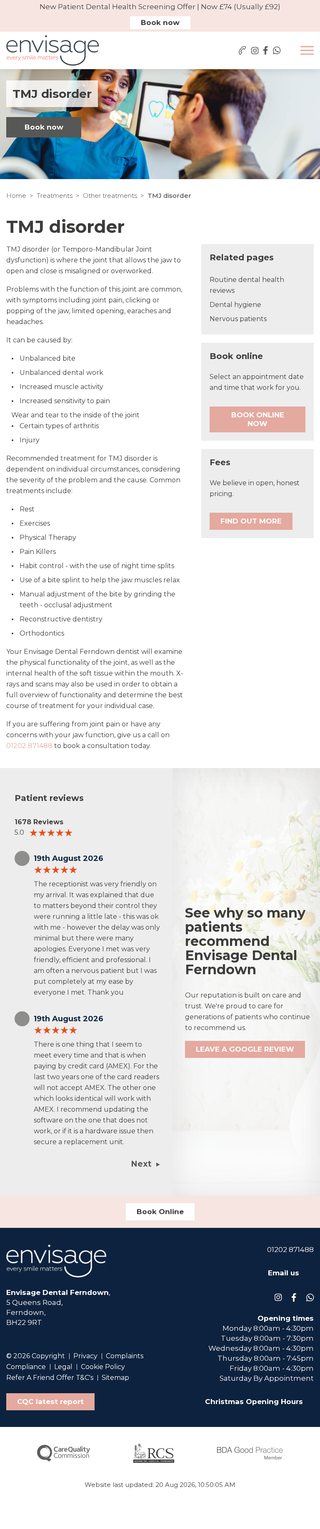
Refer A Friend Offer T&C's (49, 1378)
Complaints (124, 1356)
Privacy (85, 1356)
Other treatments (110, 196)
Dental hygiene (235, 305)
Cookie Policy (103, 1367)
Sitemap (115, 1378)
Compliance (26, 1367)
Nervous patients (238, 319)
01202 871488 (29, 746)
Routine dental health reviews (247, 285)
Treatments (54, 196)
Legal (63, 1367)
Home (16, 196)
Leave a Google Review (245, 1049)
